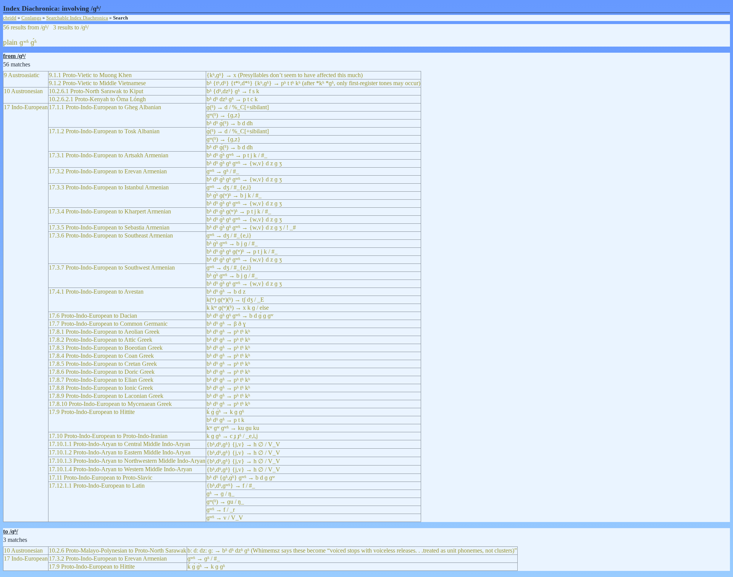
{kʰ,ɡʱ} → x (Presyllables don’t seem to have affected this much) (285, 75)
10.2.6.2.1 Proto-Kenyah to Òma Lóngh (97, 99)
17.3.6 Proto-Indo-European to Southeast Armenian (111, 235)
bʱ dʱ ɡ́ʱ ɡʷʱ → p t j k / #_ (237, 155)
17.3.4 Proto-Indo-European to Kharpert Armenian (110, 211)
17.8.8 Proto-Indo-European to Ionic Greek (101, 388)
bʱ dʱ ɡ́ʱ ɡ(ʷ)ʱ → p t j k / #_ (239, 211)
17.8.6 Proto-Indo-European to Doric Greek (102, 372)
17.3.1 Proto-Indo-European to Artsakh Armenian (108, 155)
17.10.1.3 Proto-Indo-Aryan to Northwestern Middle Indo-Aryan (127, 460)
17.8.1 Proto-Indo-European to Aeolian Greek (104, 331)
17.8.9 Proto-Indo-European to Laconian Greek (106, 396)
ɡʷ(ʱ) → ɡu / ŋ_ (225, 501)
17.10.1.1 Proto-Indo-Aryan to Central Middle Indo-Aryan (119, 444)
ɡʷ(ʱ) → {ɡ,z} (224, 115)
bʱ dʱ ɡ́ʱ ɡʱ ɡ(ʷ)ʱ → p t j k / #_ (242, 251)
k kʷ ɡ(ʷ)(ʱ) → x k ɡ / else (238, 307)
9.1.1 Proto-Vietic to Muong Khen (90, 75)
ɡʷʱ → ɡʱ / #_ (223, 171)
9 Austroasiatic (21, 75)
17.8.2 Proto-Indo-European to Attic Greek (100, 339)
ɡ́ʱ (34, 42)
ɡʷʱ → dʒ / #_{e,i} (229, 187)
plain (10, 42)
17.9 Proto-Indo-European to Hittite (92, 412)
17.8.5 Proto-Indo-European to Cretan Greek (103, 363)
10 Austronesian (23, 91)
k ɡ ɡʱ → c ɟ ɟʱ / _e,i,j (232, 436)
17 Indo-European (26, 107)
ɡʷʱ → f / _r (221, 509)
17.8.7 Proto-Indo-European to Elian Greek (101, 380)
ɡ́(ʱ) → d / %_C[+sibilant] (238, 107)
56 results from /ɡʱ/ (25, 27)
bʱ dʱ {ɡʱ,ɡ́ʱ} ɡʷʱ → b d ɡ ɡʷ (241, 477)
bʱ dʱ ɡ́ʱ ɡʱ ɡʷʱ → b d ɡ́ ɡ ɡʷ (240, 315)
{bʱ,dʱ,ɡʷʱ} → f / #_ (231, 485)
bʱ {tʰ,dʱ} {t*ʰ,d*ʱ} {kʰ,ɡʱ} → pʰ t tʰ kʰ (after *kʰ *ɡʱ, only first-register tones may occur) (313, 83)
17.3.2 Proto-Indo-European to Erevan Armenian (108, 171)
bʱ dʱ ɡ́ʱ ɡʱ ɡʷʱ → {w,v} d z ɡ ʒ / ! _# (251, 227)
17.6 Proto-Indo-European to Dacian (93, 315)
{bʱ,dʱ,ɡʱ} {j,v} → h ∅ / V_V (243, 444)
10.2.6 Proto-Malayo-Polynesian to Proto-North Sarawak (117, 550)
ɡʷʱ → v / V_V (225, 517)
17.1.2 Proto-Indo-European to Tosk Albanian (104, 131)
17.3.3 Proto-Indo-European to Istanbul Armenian (109, 187)
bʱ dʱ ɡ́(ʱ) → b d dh (230, 123)
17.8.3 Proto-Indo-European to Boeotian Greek (106, 347)
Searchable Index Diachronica (77, 18)
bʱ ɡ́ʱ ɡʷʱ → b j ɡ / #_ (232, 243)
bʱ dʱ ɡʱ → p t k (225, 420)
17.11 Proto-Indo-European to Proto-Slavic (100, 477)
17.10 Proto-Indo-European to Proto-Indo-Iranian (108, 436)
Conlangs (31, 18)
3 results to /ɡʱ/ (71, 27)
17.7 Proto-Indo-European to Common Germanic (108, 323)
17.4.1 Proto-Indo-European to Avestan (96, 291)
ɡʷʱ (24, 42)
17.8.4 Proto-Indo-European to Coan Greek (101, 355)
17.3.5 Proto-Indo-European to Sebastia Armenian (109, 227)
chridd (9, 18)
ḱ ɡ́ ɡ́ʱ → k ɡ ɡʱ (225, 412)
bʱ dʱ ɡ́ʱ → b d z (226, 291)
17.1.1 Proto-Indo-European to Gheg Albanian (105, 107)
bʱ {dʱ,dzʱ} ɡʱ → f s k (233, 91)
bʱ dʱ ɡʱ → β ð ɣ (226, 323)
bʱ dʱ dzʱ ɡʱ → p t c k (232, 99)
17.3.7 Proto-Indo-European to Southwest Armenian (112, 267)
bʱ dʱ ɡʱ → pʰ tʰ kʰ (228, 331)
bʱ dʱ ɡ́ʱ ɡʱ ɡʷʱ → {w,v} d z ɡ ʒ (244, 163)
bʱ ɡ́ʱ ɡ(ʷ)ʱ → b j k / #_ (234, 195)
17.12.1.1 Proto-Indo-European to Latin (97, 485)
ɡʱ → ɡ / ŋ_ (220, 493)
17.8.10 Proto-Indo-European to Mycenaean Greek (110, 404)
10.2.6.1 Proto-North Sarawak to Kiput (96, 91)
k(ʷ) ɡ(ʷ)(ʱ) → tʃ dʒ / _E (235, 299)
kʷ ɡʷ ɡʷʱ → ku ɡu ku (233, 428)
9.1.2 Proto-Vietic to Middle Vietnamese (97, 83)
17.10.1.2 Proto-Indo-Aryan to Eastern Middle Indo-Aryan (120, 452)
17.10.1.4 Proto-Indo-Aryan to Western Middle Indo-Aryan (120, 469)
